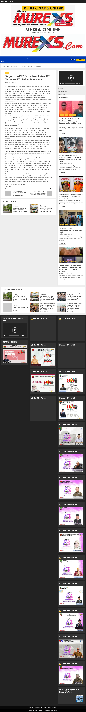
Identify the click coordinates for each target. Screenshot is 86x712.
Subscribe (81, 59)
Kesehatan (48, 58)
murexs (8, 82)
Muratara (31, 707)
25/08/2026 (67, 125)
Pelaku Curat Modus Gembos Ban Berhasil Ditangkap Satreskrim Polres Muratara (70, 121)
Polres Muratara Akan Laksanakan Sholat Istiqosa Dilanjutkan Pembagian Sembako (46, 211)
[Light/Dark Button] (71, 59)
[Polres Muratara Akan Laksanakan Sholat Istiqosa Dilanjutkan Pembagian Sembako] (34, 208)
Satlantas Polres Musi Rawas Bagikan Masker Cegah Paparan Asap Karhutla (73, 308)
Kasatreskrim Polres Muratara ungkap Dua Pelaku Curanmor (71, 195)
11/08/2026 (67, 163)
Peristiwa (25, 58)
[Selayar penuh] (81, 83)
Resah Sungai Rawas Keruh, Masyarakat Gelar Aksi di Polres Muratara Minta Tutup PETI (48, 308)
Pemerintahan (17, 58)
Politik (10, 58)
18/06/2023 (14, 82)
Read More (62, 133)
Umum (7, 73)
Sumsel (49, 707)
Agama (41, 205)
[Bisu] (79, 83)
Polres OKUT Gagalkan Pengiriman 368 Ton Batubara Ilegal (70, 230)
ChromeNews (47, 710)
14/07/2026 (67, 234)
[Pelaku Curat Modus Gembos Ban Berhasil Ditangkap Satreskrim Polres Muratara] (71, 109)
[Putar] (60, 83)
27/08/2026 (71, 301)
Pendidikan (40, 58)
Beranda (3, 58)
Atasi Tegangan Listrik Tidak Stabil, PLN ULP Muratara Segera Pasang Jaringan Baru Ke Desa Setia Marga (20, 211)
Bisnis (2, 61)
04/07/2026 (67, 273)
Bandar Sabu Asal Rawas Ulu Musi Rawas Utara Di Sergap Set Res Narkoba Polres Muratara (70, 268)
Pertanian (55, 58)
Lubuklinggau (37, 707)
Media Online (43, 29)
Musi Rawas (44, 707)
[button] (74, 60)
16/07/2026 (67, 198)
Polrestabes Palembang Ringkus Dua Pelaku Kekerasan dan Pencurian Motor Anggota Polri (71, 158)
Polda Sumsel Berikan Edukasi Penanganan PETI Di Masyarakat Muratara (20, 307)
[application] (71, 78)
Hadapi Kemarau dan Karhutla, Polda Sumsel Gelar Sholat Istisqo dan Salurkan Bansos (74, 297)
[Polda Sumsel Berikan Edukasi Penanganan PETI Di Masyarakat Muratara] (7, 307)
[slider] (70, 83)
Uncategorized (16, 206)
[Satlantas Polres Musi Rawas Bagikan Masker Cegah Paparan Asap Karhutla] (61, 307)
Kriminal (32, 58)
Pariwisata (63, 58)
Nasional (54, 707)
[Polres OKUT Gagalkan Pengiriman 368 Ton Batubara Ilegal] (71, 218)
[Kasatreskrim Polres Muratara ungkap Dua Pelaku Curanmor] (71, 184)
